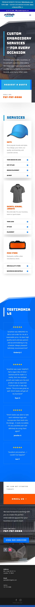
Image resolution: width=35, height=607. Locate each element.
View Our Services (16, 540)
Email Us (18, 499)
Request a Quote (15, 84)
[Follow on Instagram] (10, 550)
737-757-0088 (12, 97)
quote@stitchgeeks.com (10, 580)
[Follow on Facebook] (5, 550)
